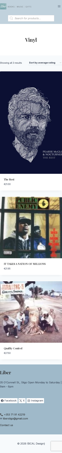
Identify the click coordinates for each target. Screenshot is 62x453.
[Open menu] (59, 6)
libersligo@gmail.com (15, 418)
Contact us (6, 425)
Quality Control (13, 348)
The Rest (9, 179)
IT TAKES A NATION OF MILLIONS (25, 263)
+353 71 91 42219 (14, 414)
